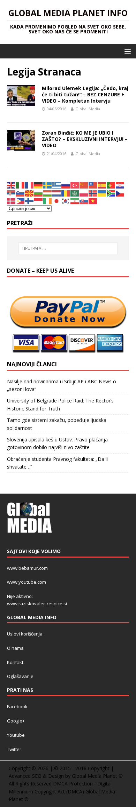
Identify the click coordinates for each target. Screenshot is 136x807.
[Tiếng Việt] (93, 200)
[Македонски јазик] (29, 192)
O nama (15, 648)
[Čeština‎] (120, 192)
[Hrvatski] (120, 185)
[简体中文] (84, 185)
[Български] (38, 192)
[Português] (111, 185)
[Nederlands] (56, 192)
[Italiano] (20, 185)
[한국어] (65, 200)
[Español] (102, 185)
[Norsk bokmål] (93, 192)
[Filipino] (20, 200)
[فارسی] (75, 200)
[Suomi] (29, 200)
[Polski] (84, 192)
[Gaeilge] (47, 200)
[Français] (29, 185)
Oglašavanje (20, 676)
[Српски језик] (11, 192)
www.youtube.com (26, 582)
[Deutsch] (38, 185)
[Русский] (65, 185)
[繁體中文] (93, 185)
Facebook (17, 706)
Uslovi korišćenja (25, 634)
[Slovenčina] (84, 200)
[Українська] (102, 192)
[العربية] (75, 192)
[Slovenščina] (20, 192)
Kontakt (15, 662)
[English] (11, 185)
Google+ (16, 721)
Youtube (16, 735)
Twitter (14, 749)
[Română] (65, 192)
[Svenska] (47, 185)
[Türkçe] (75, 185)
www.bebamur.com (27, 568)
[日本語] (56, 200)
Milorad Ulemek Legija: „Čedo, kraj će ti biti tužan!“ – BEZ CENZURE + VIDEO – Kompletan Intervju (85, 94)
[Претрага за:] (68, 248)
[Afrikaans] (111, 192)
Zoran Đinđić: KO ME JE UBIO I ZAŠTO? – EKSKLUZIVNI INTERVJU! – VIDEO (85, 139)
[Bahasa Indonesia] (38, 200)
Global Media (87, 108)
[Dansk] (11, 200)
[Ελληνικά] (56, 185)
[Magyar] (47, 192)
